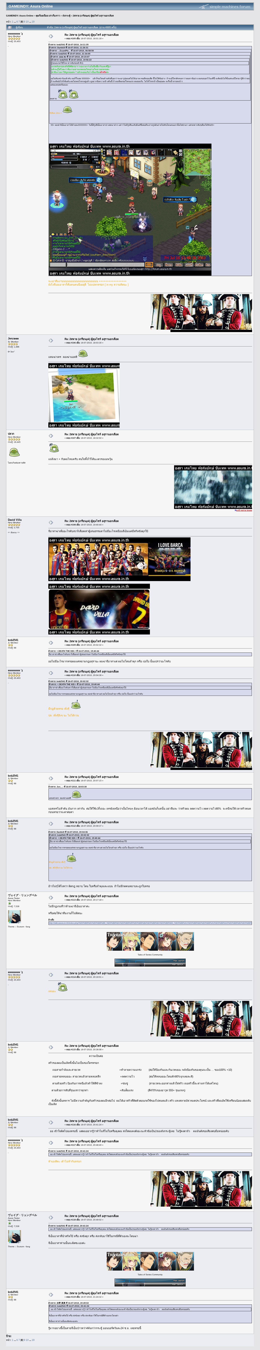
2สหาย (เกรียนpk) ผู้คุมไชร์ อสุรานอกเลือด (93, 15)
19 (33, 21)
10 (27, 21)
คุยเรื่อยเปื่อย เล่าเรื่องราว (48, 15)
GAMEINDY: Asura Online (19, 15)
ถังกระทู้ (66, 15)
